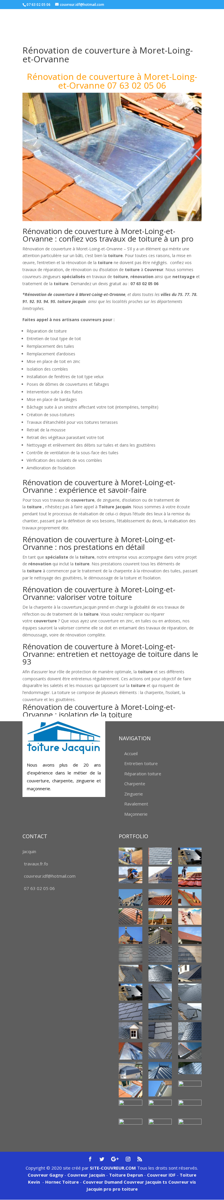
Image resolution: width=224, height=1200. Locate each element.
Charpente (134, 783)
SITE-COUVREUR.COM (113, 1168)
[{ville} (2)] (190, 856)
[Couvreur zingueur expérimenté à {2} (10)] (130, 1108)
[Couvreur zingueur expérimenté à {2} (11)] (160, 1108)
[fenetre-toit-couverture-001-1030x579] (130, 992)
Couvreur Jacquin (86, 1175)
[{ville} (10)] (190, 916)
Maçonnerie (136, 814)
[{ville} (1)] (130, 856)
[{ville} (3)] (160, 875)
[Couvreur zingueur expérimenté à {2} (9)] (190, 1089)
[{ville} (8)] (130, 916)
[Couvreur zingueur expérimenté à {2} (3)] (190, 1050)
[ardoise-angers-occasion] (160, 954)
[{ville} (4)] (190, 877)
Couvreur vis (181, 1182)
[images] (190, 992)
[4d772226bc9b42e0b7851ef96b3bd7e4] (130, 954)
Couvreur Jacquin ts (145, 1182)
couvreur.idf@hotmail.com (50, 876)
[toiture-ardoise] (130, 1030)
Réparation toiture (142, 774)
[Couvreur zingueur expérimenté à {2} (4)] (130, 1070)
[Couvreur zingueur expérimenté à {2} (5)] (160, 1070)
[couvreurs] (130, 897)
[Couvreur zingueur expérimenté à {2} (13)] (130, 1127)
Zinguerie (133, 794)
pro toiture (125, 1189)
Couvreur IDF (161, 1175)
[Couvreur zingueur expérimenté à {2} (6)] (190, 1068)
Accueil (131, 753)
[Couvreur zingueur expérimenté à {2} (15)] (190, 1127)
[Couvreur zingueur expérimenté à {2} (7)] (130, 1089)
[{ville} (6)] (160, 897)
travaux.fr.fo (36, 864)
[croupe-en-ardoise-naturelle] (160, 973)
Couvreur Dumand (103, 1182)
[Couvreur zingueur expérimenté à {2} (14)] (160, 1125)
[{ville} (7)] (190, 897)
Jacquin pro (98, 1189)
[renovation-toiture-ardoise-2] (130, 1011)
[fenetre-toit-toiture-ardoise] (160, 992)
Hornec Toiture (62, 1182)
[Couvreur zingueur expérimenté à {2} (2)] (160, 1050)
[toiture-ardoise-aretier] (160, 1030)
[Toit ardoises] (160, 1011)
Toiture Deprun (126, 1175)
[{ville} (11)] (130, 935)
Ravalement (136, 804)
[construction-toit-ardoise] (190, 954)
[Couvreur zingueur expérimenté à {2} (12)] (190, 1108)
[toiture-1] (190, 1011)
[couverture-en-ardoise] (130, 973)
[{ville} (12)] (160, 935)
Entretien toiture (141, 763)
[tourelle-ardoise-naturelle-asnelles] (190, 1031)
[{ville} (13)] (190, 935)
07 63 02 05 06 (39, 888)
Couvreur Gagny (45, 1175)
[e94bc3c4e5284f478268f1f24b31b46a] (190, 973)
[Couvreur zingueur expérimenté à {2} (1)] (130, 1051)
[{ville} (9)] (160, 916)
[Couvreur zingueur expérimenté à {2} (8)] (160, 1088)
